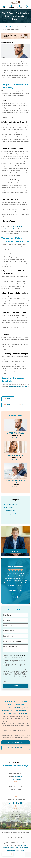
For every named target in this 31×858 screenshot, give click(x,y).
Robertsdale (5, 705)
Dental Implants (10, 504)
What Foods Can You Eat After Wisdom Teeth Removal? (15, 454)
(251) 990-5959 (17, 774)
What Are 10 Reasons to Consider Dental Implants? (15, 481)
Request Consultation (16, 740)
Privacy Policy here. (23, 674)
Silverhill (14, 711)
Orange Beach (23, 705)
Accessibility (5, 845)
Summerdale (23, 711)
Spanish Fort (14, 705)
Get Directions (15, 789)
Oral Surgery (9, 507)
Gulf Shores (5, 708)
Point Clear (7, 711)
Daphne (24, 708)
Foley (12, 708)
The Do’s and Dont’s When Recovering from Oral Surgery (15, 432)
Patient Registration (15, 745)
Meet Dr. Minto (15, 551)
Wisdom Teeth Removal (13, 517)
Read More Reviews (15, 588)
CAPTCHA (4, 679)
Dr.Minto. (6, 36)
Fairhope (18, 708)
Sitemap (12, 845)
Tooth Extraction (10, 510)
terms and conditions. (18, 653)
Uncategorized (10, 514)
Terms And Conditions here (19, 675)
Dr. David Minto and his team (18, 386)
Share (9, 398)
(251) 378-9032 (17, 777)
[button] (13, 594)
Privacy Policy (23, 843)
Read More (15, 438)
